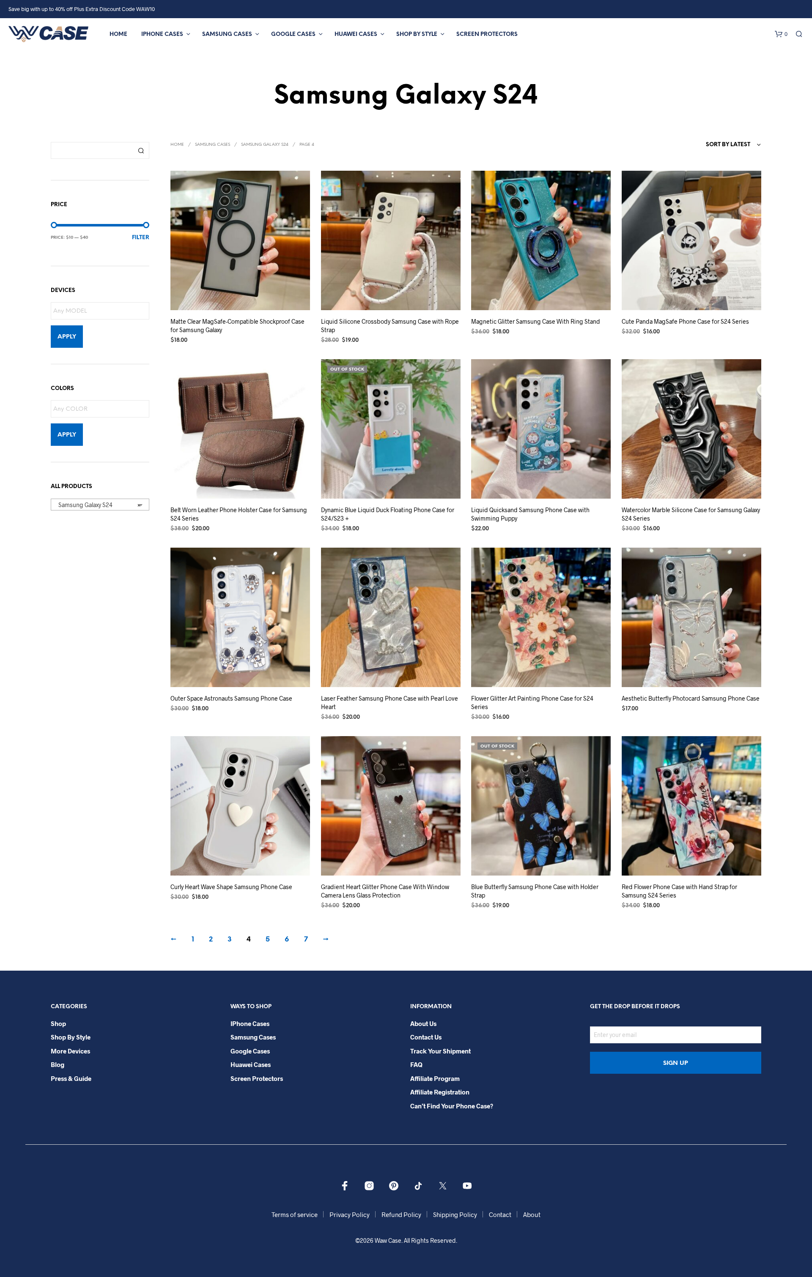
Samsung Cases (227, 34)
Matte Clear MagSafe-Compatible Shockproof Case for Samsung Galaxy (237, 325)
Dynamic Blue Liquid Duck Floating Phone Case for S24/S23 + (387, 514)
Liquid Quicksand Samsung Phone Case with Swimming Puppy (530, 514)
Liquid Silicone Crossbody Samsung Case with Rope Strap (390, 325)
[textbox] (102, 311)
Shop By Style (416, 34)
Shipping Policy (455, 1214)
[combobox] (100, 504)
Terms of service (295, 1214)
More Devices (70, 1051)
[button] (781, 34)
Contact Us (426, 1037)
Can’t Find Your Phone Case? (451, 1106)
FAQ (416, 1064)
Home (118, 34)
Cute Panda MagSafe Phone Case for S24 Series (685, 321)
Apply (67, 337)
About (531, 1214)
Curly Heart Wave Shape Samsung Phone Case (231, 886)
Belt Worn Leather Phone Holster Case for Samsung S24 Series (238, 514)
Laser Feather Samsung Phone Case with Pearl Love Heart (389, 702)
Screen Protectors (487, 34)
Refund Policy (401, 1214)
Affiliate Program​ (435, 1078)
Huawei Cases (356, 34)
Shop (58, 1023)
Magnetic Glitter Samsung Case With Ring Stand (535, 321)
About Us (423, 1023)
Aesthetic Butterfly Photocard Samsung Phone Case (691, 698)
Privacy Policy (349, 1214)
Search (140, 150)
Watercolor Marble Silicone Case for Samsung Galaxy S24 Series (691, 514)
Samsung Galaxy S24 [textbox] (97, 504)
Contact (500, 1214)
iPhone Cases (162, 34)
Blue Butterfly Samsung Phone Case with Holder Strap (534, 891)
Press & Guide (71, 1078)
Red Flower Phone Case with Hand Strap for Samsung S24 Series (679, 891)
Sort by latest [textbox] (728, 144)
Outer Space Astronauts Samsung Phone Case (231, 698)
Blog (57, 1064)
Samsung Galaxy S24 (264, 144)
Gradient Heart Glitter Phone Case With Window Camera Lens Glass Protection (385, 891)
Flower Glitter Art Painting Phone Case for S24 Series (532, 702)
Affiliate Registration (439, 1092)
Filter (140, 237)
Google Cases (293, 34)
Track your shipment (440, 1051)
